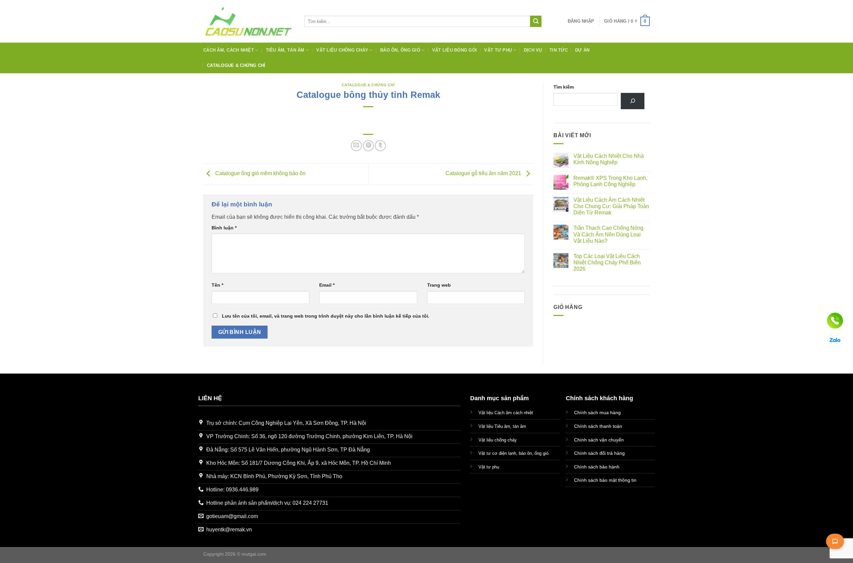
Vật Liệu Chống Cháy (342, 50)
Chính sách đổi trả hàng (599, 453)
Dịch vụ (533, 50)
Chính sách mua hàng (597, 412)
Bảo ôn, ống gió (400, 50)
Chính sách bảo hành (596, 466)
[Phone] (835, 321)
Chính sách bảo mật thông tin (605, 480)
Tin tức (558, 50)
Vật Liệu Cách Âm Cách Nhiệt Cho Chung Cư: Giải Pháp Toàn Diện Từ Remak (611, 206)
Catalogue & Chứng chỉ (236, 65)
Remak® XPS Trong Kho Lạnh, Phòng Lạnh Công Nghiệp (610, 181)
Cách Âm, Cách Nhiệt (228, 50)
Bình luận (224, 227)
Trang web (439, 285)
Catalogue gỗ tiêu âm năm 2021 (483, 173)
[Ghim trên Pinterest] (368, 145)
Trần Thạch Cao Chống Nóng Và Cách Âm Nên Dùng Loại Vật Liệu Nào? (608, 234)
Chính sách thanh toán (598, 426)
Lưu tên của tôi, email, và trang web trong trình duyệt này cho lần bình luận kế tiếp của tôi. (325, 316)
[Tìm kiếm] (632, 101)
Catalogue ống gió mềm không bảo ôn (260, 173)
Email (327, 285)
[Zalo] (835, 340)
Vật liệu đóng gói (454, 50)
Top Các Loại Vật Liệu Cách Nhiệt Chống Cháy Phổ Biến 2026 (607, 262)
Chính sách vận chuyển (599, 439)
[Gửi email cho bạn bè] (356, 145)
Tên (217, 285)
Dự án (582, 50)
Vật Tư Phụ (498, 50)
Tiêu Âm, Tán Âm (285, 50)
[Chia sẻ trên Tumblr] (380, 145)
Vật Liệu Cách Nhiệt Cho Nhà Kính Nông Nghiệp (608, 159)
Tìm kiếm (563, 87)
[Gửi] (535, 21)
